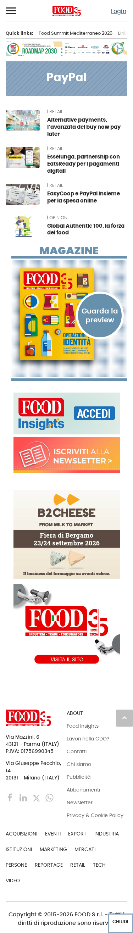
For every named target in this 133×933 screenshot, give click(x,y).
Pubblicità (78, 777)
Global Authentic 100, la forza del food (85, 229)
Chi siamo (79, 764)
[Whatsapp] (49, 797)
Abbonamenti (83, 789)
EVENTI (53, 833)
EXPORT (77, 833)
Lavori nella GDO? (88, 738)
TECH (99, 864)
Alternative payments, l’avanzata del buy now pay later (84, 127)
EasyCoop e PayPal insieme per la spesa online (83, 197)
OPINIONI (58, 218)
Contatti (77, 751)
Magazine (69, 250)
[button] (11, 11)
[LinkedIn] (24, 797)
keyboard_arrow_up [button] (124, 717)
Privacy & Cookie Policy (95, 815)
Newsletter (80, 802)
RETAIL (56, 111)
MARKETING (53, 849)
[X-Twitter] (37, 797)
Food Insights (83, 725)
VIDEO (13, 880)
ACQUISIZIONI (21, 833)
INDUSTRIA (106, 833)
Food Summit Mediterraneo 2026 (75, 33)
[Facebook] (11, 797)
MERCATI (84, 849)
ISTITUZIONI (19, 849)
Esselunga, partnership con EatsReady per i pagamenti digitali (83, 163)
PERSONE (16, 864)
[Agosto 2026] (69, 314)
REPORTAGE (49, 864)
